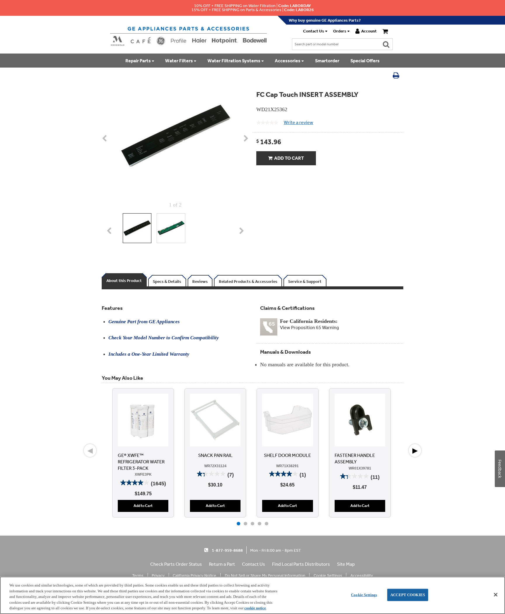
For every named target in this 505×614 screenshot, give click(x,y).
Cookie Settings (364, 595)
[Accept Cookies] (495, 594)
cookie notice (255, 608)
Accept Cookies (407, 595)
